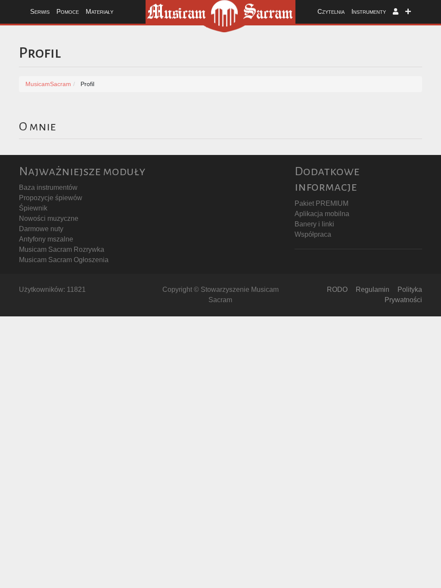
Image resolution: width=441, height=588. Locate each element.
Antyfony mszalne (46, 239)
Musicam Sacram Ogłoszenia (64, 259)
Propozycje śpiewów (50, 197)
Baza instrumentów (48, 187)
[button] (395, 11)
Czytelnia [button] (331, 11)
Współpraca (313, 234)
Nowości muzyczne (48, 218)
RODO (337, 289)
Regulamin (372, 289)
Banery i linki (314, 224)
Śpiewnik (33, 208)
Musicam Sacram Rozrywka (61, 249)
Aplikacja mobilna (322, 213)
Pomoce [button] (67, 11)
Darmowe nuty (41, 228)
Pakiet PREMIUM (321, 203)
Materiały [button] (99, 11)
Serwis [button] (40, 11)
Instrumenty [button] (368, 11)
